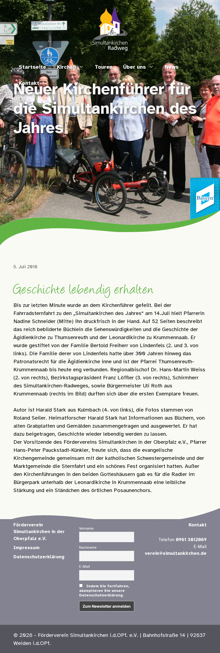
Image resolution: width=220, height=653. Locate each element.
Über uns (134, 67)
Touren (103, 67)
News (172, 67)
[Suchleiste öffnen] (21, 99)
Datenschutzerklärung (38, 557)
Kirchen (66, 67)
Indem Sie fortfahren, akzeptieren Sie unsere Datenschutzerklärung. (104, 590)
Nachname (88, 548)
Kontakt (29, 83)
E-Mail (84, 567)
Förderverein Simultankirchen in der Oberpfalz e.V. (39, 532)
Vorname (86, 529)
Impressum (26, 547)
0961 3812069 (191, 539)
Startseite (32, 67)
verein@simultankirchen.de (176, 553)
